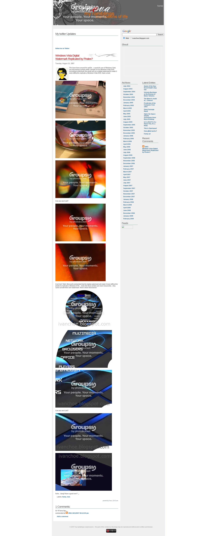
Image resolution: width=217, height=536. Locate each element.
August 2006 (127, 155)
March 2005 (127, 108)
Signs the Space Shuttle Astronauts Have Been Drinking (150, 116)
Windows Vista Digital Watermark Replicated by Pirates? (150, 150)
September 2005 (129, 125)
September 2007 (129, 188)
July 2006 (126, 152)
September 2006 (129, 158)
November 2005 (129, 130)
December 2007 (129, 197)
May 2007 (126, 177)
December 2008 (129, 213)
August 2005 (127, 122)
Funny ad (147, 134)
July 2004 (126, 86)
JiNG (70, 513)
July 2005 (126, 119)
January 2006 (128, 136)
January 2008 (128, 199)
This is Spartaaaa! (150, 128)
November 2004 (129, 97)
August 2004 (127, 89)
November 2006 (129, 161)
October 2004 (128, 94)
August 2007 (127, 185)
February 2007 (128, 169)
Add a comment (62, 516)
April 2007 (127, 174)
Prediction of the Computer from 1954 (150, 105)
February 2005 (128, 105)
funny (64, 497)
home (160, 5)
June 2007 (127, 180)
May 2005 (126, 114)
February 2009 (128, 219)
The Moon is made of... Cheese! (150, 99)
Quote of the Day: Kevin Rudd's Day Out (150, 88)
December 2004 (129, 100)
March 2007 (127, 172)
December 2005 (129, 133)
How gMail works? (150, 131)
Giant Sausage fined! (149, 110)
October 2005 (128, 127)
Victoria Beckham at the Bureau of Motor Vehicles (150, 94)
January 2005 (128, 103)
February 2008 (128, 202)
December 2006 (129, 163)
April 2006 (127, 144)
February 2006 (128, 138)
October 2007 (128, 191)
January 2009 (128, 216)
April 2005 (127, 111)
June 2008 (127, 210)
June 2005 (127, 116)
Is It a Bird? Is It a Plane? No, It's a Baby (150, 123)
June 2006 (127, 150)
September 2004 (129, 92)
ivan (68, 497)
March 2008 (127, 205)
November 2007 (129, 194)
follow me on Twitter (62, 48)
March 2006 (127, 141)
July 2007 (126, 183)
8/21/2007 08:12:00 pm (80, 513)
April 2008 (127, 208)
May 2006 (126, 147)
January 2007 (128, 166)
